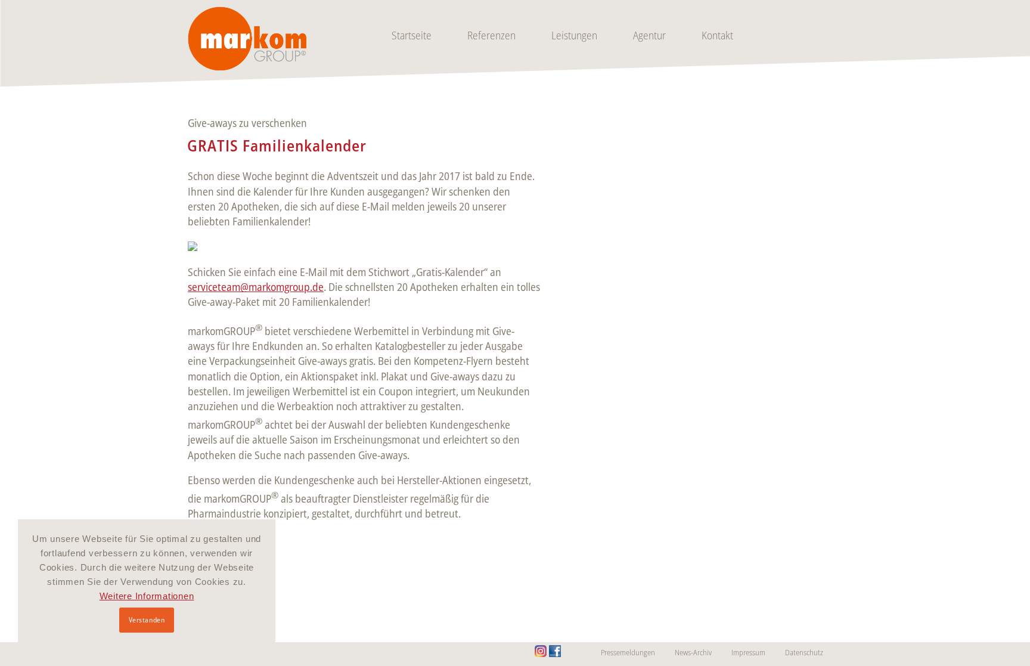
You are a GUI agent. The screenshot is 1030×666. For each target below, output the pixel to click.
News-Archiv (693, 652)
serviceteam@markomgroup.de (256, 287)
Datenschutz (804, 652)
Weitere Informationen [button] (147, 596)
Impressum (748, 652)
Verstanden (147, 620)
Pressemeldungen (628, 652)
